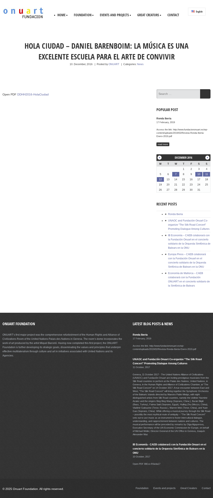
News (140, 64)
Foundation (83, 15)
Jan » (207, 158)
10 (198, 174)
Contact (173, 15)
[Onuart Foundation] (23, 17)
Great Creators (148, 15)
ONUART (114, 64)
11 (206, 174)
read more (163, 144)
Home (61, 15)
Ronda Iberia (175, 214)
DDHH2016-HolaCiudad (33, 94)
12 (160, 179)
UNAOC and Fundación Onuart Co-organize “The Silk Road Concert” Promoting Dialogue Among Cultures (188, 224)
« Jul (159, 158)
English (199, 11)
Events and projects (114, 15)
